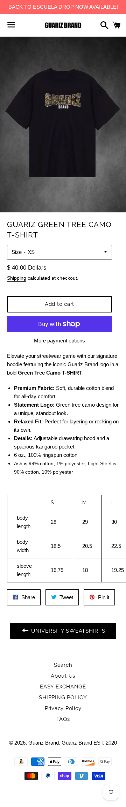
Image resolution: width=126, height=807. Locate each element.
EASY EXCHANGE (63, 687)
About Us (63, 676)
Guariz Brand (43, 743)
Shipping (16, 278)
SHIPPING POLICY (63, 697)
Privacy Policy (63, 708)
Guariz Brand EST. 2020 (89, 743)
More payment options (59, 341)
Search (63, 665)
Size (17, 252)
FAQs (63, 719)
